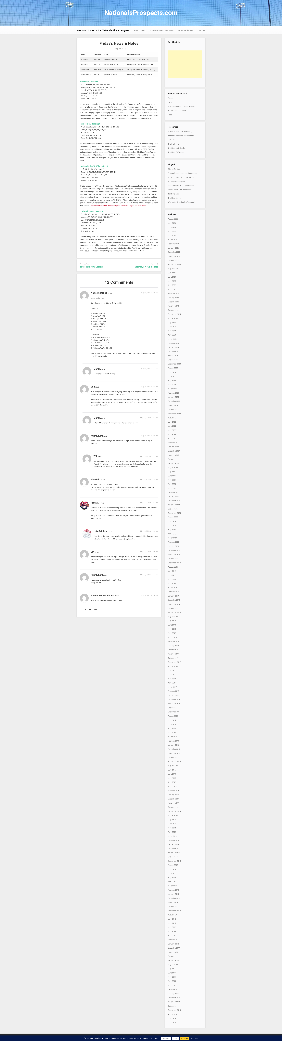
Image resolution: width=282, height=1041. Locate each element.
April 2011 (172, 981)
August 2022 (173, 418)
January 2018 (173, 646)
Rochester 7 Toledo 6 (89, 81)
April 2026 (172, 235)
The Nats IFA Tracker (176, 152)
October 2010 (173, 1006)
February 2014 (173, 840)
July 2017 (172, 670)
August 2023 (173, 368)
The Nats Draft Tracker (177, 148)
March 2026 (172, 240)
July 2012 (172, 919)
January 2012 (173, 944)
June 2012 (172, 923)
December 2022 (174, 401)
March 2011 (172, 985)
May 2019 (172, 579)
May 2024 (172, 331)
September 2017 (174, 662)
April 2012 (172, 931)
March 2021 (172, 488)
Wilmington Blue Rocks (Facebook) (181, 202)
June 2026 (172, 227)
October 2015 (173, 757)
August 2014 (173, 815)
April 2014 (172, 832)
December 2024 (174, 302)
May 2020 (172, 530)
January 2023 (173, 397)
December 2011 (174, 948)
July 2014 (172, 820)
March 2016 (172, 737)
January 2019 (173, 596)
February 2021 (173, 492)
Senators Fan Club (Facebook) (180, 190)
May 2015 (172, 778)
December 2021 (174, 451)
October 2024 (173, 310)
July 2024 (172, 323)
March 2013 (172, 886)
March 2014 (172, 836)
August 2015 (173, 766)
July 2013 (172, 869)
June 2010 (172, 1022)
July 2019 (172, 571)
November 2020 (174, 505)
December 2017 (174, 650)
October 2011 (173, 956)
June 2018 (172, 625)
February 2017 (173, 691)
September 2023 (174, 364)
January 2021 (173, 496)
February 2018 (173, 641)
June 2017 (172, 675)
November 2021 (174, 455)
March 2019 (172, 588)
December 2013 (174, 849)
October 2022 (173, 409)
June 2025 (172, 277)
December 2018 (174, 600)
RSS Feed (171, 140)
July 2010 (172, 1018)
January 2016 (173, 745)
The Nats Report (174, 198)
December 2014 (174, 799)
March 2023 (172, 389)
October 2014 (173, 807)
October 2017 (173, 658)
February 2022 (173, 443)
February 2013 (173, 890)
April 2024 (172, 335)
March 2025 (172, 289)
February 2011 (173, 989)
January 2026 (173, 248)
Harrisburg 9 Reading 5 (90, 124)
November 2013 (174, 853)
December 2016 (174, 699)
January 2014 (173, 844)
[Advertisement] (185, 64)
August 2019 (173, 567)
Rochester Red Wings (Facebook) (181, 186)
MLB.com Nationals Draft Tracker (181, 177)
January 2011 (173, 994)
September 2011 (174, 960)
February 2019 (173, 592)
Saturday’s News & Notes (146, 267)
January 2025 (173, 298)
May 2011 (172, 977)
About (136, 30)
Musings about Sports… (177, 181)
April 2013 (172, 882)
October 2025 (173, 260)
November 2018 (174, 604)
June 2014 (172, 824)
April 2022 (172, 434)
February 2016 (173, 741)
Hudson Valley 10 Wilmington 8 (94, 166)
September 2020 (174, 513)
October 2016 (173, 708)
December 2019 (174, 550)
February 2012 (173, 940)
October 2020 (173, 509)
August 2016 (173, 716)
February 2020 (173, 542)
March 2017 (172, 687)
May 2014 (172, 828)
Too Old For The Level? (186, 30)
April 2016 (172, 732)
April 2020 (172, 534)
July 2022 (172, 422)
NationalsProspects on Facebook (181, 136)
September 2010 (174, 1010)
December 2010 (174, 998)
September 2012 (174, 911)
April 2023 (172, 385)
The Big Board (173, 144)
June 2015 (172, 774)
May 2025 (172, 281)
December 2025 (174, 252)
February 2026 (173, 244)
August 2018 (173, 617)
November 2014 (174, 803)
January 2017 (173, 695)
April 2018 (172, 633)
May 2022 (172, 430)
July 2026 (172, 223)
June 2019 (172, 575)
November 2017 (174, 654)
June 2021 (172, 476)
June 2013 (172, 873)
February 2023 (173, 393)
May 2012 (172, 927)
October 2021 (173, 459)
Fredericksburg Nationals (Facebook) (182, 173)
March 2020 (172, 538)
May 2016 (172, 728)
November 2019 (174, 554)
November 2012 (174, 902)
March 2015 (172, 786)
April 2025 (172, 285)
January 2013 (173, 894)
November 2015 (174, 753)
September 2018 (174, 612)
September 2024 (174, 314)
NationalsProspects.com (141, 13)
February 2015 (173, 791)
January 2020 (173, 546)
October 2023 (173, 360)
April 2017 (172, 683)
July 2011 (172, 969)
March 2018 (172, 637)
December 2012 (174, 898)
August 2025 (173, 269)
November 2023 (174, 356)
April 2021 (172, 484)
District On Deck (174, 169)
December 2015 (174, 749)
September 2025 (174, 264)
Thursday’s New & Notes (91, 267)
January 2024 (173, 347)
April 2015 (172, 782)
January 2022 (173, 447)
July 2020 (172, 521)
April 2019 (172, 583)
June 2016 (172, 724)
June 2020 (172, 525)
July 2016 (172, 720)
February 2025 (173, 293)
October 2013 (173, 857)
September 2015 (174, 761)
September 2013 (174, 861)
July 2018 (172, 621)
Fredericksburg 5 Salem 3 (91, 211)
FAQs (143, 30)
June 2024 (172, 327)
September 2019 (174, 563)
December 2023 (174, 351)
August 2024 (173, 318)
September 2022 (174, 414)
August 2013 (173, 865)
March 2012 (172, 935)
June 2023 (172, 376)
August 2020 (173, 517)
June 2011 (172, 973)
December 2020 (174, 501)
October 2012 (173, 906)
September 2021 (174, 463)
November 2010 (174, 1002)
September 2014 (174, 811)
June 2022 (172, 426)
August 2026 (173, 219)
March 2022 (172, 438)
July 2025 (172, 273)
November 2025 (174, 256)
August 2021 (173, 467)
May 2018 (172, 629)
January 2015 (173, 795)
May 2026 (172, 231)
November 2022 (174, 405)
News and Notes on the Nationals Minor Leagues (103, 30)
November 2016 (174, 704)
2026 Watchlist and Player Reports (161, 30)
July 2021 (172, 472)
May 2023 (172, 380)
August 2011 (173, 965)
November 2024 (174, 306)
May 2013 (172, 877)
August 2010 (173, 1014)
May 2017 (172, 679)
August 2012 (173, 915)
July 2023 (172, 372)
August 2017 (173, 666)
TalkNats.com (173, 194)
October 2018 (173, 608)
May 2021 (172, 480)
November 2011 (174, 952)
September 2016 (174, 712)
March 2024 (172, 339)
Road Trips (201, 30)
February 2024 (173, 343)
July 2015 (172, 770)
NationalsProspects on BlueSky (180, 131)
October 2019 (173, 559)
